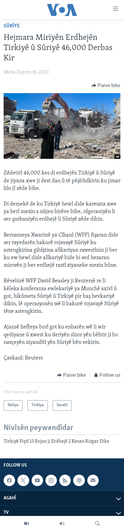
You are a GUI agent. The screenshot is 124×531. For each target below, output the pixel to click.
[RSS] (65, 480)
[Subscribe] (93, 480)
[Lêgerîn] (97, 523)
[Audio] (62, 523)
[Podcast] (79, 480)
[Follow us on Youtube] (37, 480)
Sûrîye (12, 26)
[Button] (106, 86)
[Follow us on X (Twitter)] (23, 480)
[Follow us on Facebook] (9, 480)
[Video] (26, 523)
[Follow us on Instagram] (51, 480)
